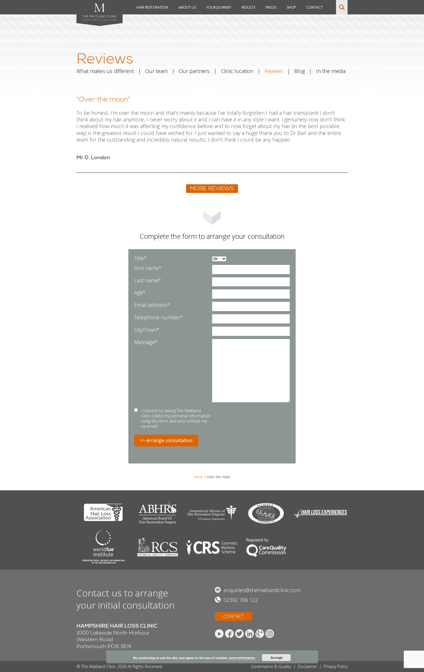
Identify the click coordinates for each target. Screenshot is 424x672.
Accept (276, 657)
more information (242, 658)
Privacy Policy (336, 666)
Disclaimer (307, 666)
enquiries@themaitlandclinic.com (262, 590)
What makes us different (105, 70)
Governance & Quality (271, 666)
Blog (299, 70)
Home (198, 476)
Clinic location (237, 70)
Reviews (273, 70)
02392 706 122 (241, 599)
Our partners (194, 70)
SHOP (291, 7)
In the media (331, 70)
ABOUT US (187, 7)
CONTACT (314, 7)
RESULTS (248, 7)
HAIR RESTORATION (152, 7)
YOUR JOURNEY (218, 7)
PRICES (271, 7)
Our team (156, 70)
